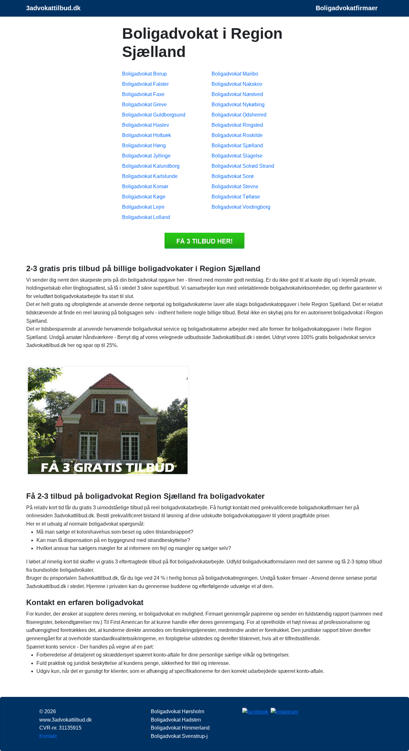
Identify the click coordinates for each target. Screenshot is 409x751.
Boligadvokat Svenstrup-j (179, 736)
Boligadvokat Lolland (146, 217)
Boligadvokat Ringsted (237, 125)
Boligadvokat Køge (144, 196)
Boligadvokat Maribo (235, 74)
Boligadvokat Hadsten (176, 720)
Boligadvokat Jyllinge (146, 155)
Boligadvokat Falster (145, 84)
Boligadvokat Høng (144, 145)
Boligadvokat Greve (144, 104)
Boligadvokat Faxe (143, 94)
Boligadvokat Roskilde (237, 135)
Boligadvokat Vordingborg (241, 207)
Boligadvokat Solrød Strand (243, 166)
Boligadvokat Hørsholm (177, 711)
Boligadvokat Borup (144, 74)
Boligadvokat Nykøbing (238, 104)
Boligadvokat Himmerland (180, 728)
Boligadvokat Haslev (145, 125)
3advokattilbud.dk (53, 8)
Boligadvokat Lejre (143, 207)
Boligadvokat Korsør (145, 186)
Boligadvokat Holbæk (146, 135)
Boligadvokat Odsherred (239, 114)
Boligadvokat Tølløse (236, 196)
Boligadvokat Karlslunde (150, 176)
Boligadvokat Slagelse (237, 155)
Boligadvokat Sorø (233, 176)
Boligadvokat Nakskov (237, 84)
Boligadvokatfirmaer (347, 8)
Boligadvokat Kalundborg (151, 166)
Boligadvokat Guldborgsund (153, 114)
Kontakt (48, 736)
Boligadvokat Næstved (237, 94)
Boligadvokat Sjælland (237, 145)
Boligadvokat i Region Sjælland (204, 241)
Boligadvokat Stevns (235, 186)
